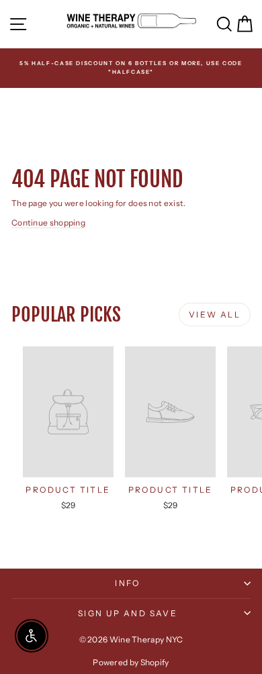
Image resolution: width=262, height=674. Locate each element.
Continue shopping (48, 223)
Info (127, 583)
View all (215, 314)
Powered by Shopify (131, 662)
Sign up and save (127, 613)
